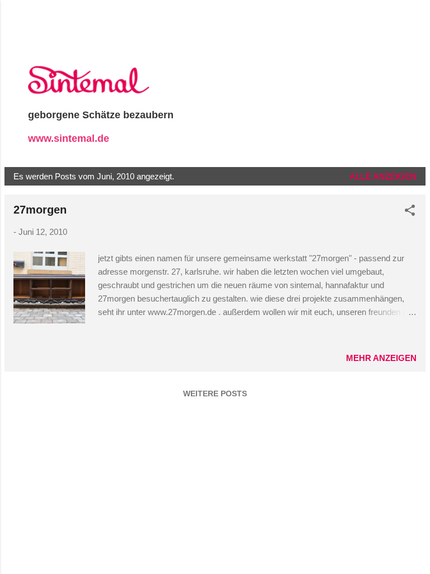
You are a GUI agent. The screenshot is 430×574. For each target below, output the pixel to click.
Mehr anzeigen (381, 358)
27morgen (40, 209)
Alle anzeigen (383, 176)
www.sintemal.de (68, 138)
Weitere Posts (215, 393)
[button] (410, 212)
